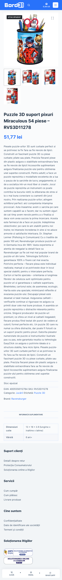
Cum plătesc (10, 495)
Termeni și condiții (14, 529)
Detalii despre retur (14, 460)
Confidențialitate (13, 520)
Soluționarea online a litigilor (19, 469)
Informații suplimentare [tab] (31, 415)
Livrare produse (12, 499)
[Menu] (55, 5)
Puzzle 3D (39, 392)
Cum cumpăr (11, 490)
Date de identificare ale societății (22, 525)
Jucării (19, 392)
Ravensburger (18, 398)
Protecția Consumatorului (18, 465)
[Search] (29, 5)
